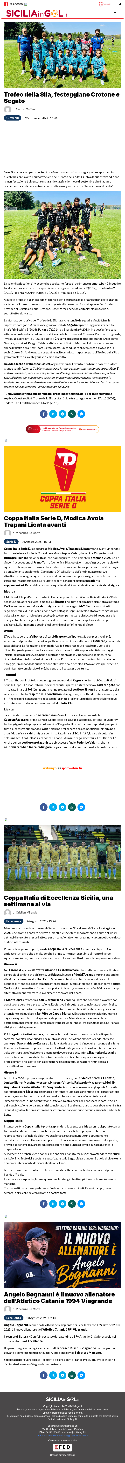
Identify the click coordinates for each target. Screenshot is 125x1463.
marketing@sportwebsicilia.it (73, 1435)
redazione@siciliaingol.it (73, 1432)
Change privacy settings (62, 1454)
